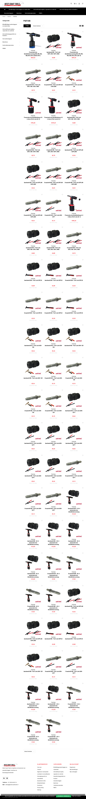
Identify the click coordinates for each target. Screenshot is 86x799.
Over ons (39, 767)
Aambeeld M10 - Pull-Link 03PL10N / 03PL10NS (33, 248)
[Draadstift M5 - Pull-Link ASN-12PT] (73, 659)
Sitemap (39, 789)
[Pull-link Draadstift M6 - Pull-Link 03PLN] (73, 268)
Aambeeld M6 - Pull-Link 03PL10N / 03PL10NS (74, 118)
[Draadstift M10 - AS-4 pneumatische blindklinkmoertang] (53, 561)
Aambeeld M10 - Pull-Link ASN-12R (53, 346)
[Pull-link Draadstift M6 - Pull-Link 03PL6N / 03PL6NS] (53, 170)
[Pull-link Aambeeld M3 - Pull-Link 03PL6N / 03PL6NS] (33, 170)
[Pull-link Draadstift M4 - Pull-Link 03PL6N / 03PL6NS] (53, 72)
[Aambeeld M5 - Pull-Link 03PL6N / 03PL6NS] (73, 594)
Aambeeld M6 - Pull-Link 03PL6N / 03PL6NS (74, 150)
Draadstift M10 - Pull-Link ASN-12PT (53, 216)
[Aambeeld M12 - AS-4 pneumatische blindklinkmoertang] (33, 692)
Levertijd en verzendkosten (43, 774)
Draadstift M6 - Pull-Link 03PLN (74, 280)
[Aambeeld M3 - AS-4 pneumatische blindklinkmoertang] (53, 692)
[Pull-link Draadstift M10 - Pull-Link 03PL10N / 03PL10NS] (33, 72)
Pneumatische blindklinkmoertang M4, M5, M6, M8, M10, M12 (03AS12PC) (33, 54)
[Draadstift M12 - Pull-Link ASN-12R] (53, 366)
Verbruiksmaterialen (30, 13)
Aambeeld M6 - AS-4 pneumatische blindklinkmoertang (53, 542)
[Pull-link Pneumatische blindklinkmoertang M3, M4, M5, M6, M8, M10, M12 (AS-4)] (73, 40)
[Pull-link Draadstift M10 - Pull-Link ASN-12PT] (53, 203)
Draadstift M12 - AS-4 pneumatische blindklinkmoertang (74, 705)
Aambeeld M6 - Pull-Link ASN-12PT (74, 444)
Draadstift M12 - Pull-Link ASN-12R (53, 378)
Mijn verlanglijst (73, 771)
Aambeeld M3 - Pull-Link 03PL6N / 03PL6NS (33, 183)
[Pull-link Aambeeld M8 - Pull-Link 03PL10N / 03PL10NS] (53, 235)
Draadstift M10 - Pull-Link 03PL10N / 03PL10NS (33, 85)
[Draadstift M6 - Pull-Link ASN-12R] (33, 398)
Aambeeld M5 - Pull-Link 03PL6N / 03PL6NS (74, 607)
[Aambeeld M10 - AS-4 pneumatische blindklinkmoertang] (73, 496)
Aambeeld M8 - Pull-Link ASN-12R (33, 671)
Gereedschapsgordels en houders (68, 9)
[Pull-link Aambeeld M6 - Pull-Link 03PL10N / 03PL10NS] (73, 105)
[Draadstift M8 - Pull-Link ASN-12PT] (53, 659)
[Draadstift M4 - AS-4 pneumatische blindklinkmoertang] (33, 724)
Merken (9, 16)
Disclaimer (39, 785)
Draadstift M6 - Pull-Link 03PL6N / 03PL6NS (53, 183)
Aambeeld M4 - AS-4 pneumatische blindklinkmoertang (33, 575)
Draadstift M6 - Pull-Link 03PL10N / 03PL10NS (33, 150)
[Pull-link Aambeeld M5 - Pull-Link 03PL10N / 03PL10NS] (53, 40)
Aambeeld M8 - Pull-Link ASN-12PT (53, 444)
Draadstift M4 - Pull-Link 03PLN (53, 313)
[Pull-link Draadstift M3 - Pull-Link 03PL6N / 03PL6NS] (33, 203)
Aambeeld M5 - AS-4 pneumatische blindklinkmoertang (74, 542)
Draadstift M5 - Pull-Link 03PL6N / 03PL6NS (74, 183)
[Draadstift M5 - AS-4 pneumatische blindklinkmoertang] (53, 594)
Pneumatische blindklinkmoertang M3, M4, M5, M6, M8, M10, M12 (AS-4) (74, 54)
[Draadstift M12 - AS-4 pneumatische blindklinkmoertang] (73, 692)
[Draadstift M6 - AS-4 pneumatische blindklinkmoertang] (33, 594)
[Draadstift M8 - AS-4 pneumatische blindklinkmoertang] (73, 561)
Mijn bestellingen (74, 769)
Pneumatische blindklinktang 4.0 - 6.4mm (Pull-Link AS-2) (53, 118)
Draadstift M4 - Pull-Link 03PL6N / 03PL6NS (53, 85)
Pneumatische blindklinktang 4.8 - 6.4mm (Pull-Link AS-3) (33, 118)
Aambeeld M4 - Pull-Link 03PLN (53, 280)
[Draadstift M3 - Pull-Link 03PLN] (73, 301)
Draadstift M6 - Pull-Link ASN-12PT (33, 509)
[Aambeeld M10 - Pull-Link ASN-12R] (53, 333)
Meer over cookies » (76, 796)
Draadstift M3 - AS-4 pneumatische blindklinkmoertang (53, 738)
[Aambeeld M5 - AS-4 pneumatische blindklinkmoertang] (73, 529)
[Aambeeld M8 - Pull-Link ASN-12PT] (53, 431)
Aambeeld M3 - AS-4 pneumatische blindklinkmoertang (53, 705)
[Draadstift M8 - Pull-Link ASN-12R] (73, 366)
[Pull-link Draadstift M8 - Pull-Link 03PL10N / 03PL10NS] (73, 235)
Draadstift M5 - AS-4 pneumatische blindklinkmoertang (53, 608)
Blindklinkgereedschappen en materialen (19, 9)
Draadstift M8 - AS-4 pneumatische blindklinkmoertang (74, 575)
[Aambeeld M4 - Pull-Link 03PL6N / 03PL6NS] (33, 627)
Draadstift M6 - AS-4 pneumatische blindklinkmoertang (33, 608)
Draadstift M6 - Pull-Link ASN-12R (33, 411)
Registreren (72, 767)
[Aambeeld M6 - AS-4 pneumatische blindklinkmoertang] (53, 529)
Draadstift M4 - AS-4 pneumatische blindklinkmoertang (33, 738)
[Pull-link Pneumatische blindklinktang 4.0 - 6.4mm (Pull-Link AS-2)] (53, 105)
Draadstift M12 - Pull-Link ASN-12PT (74, 476)
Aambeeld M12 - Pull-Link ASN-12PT (74, 411)
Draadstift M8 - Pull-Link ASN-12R (74, 378)
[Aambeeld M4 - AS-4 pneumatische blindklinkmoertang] (33, 561)
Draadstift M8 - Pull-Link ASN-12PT (53, 672)
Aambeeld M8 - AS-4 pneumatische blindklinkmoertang (33, 542)
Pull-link (15, 16)
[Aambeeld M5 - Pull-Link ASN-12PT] (33, 464)
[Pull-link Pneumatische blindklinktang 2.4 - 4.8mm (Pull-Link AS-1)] (73, 203)
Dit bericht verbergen (64, 796)
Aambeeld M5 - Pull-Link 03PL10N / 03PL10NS (53, 53)
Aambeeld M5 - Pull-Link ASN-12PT (33, 476)
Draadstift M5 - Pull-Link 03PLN (33, 313)
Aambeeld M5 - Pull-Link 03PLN (53, 639)
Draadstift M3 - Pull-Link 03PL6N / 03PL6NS (33, 216)
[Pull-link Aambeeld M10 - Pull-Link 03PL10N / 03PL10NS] (33, 235)
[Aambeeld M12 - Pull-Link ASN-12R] (33, 333)
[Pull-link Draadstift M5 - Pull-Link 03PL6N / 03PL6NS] (73, 170)
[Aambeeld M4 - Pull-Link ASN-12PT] (53, 464)
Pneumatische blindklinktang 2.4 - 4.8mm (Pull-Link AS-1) (74, 216)
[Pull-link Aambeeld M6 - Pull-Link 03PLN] (33, 268)
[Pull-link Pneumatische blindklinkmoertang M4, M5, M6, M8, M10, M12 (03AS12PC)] (33, 40)
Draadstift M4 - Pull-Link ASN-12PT (53, 509)
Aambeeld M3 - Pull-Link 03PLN (74, 639)
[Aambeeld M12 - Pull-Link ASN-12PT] (73, 398)
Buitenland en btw (41, 780)
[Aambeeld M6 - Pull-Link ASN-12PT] (73, 431)
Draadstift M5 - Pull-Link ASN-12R (53, 411)
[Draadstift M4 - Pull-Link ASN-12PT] (53, 496)
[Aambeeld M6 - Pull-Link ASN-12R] (73, 333)
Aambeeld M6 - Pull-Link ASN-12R (73, 345)
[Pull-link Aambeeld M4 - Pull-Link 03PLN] (53, 268)
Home (4, 16)
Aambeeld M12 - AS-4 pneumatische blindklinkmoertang (33, 705)
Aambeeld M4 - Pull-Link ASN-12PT (53, 476)
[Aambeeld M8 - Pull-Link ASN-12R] (33, 659)
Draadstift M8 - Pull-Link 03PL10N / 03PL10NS (74, 248)
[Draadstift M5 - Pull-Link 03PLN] (33, 301)
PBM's (40, 13)
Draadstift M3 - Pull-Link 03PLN (74, 313)
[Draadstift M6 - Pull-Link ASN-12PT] (33, 496)
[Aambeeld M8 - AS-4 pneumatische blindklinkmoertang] (33, 529)
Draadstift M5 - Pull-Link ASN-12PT (74, 672)
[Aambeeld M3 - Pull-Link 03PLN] (73, 627)
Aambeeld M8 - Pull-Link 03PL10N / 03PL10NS (53, 248)
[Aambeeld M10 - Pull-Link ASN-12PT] (33, 431)
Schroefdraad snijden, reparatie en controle (44, 9)
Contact (39, 769)
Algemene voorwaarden (42, 771)
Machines (19, 13)
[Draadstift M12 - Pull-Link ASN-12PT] (73, 464)
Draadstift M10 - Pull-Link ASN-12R (74, 85)
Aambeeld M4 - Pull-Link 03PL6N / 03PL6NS (33, 639)
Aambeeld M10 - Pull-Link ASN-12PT (33, 444)
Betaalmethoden (41, 783)
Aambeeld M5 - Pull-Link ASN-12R (33, 378)
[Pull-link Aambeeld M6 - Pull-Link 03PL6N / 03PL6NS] (73, 138)
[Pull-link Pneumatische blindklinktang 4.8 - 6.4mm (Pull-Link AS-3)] (33, 105)
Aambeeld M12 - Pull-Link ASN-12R (33, 346)
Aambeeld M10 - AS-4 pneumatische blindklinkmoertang (74, 510)
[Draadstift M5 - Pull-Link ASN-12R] (53, 398)
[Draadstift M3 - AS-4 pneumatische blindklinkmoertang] (53, 724)
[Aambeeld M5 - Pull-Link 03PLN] (53, 627)
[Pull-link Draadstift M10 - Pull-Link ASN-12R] (73, 72)
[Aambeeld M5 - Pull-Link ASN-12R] (33, 366)
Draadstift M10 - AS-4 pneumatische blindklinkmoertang (53, 575)
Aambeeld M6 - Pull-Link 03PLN (33, 280)
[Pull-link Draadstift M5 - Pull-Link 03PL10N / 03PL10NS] (53, 138)
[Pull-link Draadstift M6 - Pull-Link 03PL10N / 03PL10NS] (33, 138)
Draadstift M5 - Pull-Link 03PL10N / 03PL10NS (53, 150)
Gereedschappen (8, 13)
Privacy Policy (40, 787)
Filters (27, 25)
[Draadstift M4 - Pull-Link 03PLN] (53, 301)
